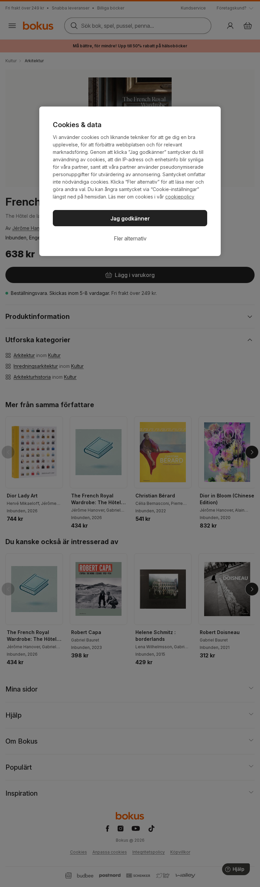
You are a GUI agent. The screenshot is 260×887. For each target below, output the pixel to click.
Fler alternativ (130, 238)
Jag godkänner (130, 218)
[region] (130, 181)
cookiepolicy (179, 197)
